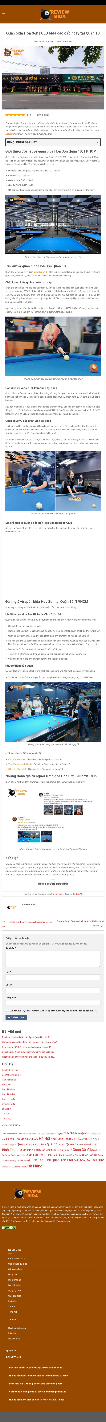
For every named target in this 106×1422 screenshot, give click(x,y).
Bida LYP (5, 1134)
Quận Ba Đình (84, 1145)
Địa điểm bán (8, 1089)
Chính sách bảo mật (17, 1328)
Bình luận (11, 948)
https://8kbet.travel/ (14, 1415)
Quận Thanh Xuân (20, 1160)
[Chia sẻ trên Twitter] (50, 884)
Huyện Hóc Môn (16, 1139)
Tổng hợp (6, 1118)
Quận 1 (73, 1138)
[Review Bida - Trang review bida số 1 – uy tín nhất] (54, 14)
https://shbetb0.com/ (84, 1415)
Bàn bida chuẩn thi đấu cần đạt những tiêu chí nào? (26, 1037)
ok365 (33, 1415)
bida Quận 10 (40, 272)
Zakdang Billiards (20, 1167)
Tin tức (5, 1113)
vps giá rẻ (11, 1350)
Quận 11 (61, 1145)
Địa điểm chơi (56, 894)
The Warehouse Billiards (20, 764)
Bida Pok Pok (27, 1134)
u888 (27, 1415)
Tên (8, 972)
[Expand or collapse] (97, 142)
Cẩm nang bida (9, 1079)
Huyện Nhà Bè (32, 1139)
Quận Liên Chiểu (55, 1155)
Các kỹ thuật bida (10, 1070)
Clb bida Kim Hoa (16, 759)
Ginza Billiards (50, 1134)
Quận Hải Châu (35, 1155)
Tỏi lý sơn (69, 1418)
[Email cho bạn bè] (55, 884)
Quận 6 (12, 1144)
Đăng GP (6, 1084)
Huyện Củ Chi (85, 1133)
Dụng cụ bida (8, 1099)
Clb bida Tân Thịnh (38, 1134)
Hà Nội (44, 1138)
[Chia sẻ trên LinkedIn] (65, 884)
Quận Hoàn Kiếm (18, 1155)
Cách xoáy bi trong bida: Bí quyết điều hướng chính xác (28, 1052)
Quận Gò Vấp (83, 1150)
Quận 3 (88, 1139)
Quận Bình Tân (29, 1150)
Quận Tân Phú (62, 1160)
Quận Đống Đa (81, 1160)
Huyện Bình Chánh (66, 1133)
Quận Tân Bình (40, 1160)
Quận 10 (79, 894)
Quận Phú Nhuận (73, 1155)
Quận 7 (22, 1144)
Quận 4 (96, 1139)
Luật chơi (6, 1109)
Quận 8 (32, 1144)
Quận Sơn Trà (89, 1155)
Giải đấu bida (8, 1104)
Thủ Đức (97, 1160)
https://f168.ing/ (59, 1415)
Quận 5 (5, 1144)
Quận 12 (72, 1144)
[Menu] (3, 14)
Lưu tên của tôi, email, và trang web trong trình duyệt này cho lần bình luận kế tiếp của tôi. (53, 1011)
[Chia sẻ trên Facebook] (45, 884)
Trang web (11, 998)
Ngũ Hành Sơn (60, 1139)
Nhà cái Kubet (44, 1415)
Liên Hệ (12, 1333)
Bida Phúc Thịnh (15, 1134)
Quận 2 (81, 1139)
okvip (97, 1415)
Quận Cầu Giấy (47, 1150)
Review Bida (67, 41)
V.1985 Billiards (7, 1167)
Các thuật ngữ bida (11, 1075)
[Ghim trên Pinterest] (60, 884)
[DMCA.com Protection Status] (9, 1227)
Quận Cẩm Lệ (64, 1150)
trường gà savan (40, 1418)
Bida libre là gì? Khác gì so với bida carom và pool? (26, 1047)
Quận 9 (41, 1144)
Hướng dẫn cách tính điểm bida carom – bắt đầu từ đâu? (29, 1042)
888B (70, 1415)
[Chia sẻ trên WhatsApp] (40, 884)
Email (9, 985)
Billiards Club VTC (17, 769)
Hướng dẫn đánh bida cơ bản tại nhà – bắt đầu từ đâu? (28, 1056)
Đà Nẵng (35, 1166)
